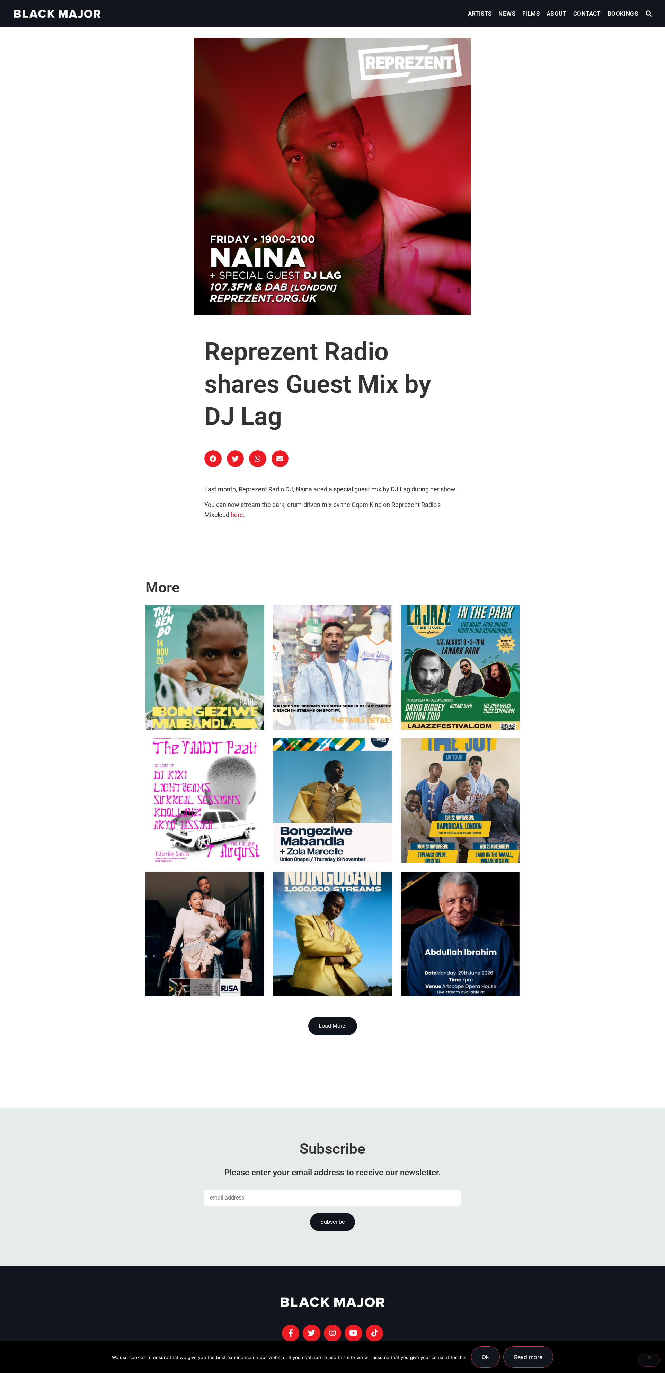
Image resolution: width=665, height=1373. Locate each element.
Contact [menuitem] (587, 13)
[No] (649, 1360)
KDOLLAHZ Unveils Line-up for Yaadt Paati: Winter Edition (203, 827)
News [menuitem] (506, 13)
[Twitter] (311, 1333)
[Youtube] (353, 1333)
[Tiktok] (374, 1333)
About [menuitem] (556, 13)
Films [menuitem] (531, 13)
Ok (485, 1357)
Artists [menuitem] (480, 13)
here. (238, 514)
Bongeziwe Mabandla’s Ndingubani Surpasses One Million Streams (319, 944)
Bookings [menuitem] (623, 13)
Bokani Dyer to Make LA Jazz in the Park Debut (459, 694)
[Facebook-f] (290, 1333)
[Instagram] (332, 1333)
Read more (528, 1357)
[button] (649, 13)
